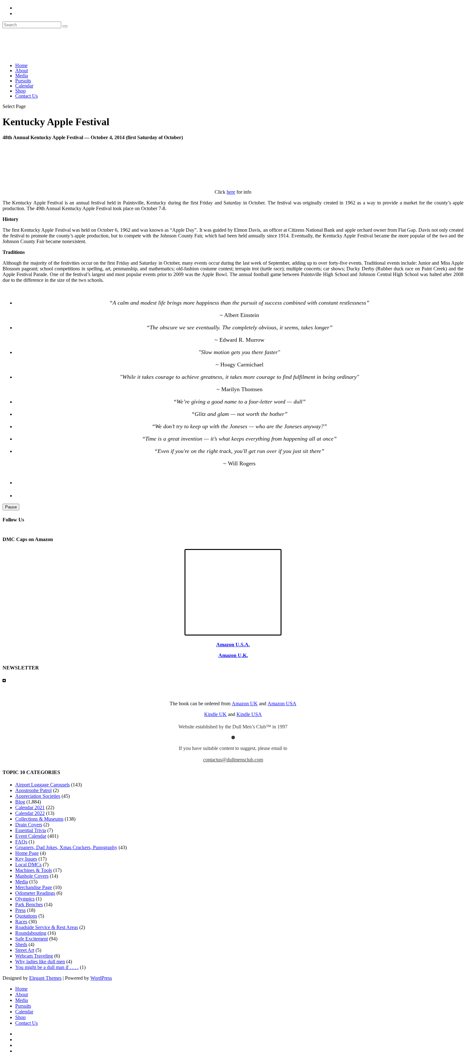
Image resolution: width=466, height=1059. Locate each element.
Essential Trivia (30, 830)
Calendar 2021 (30, 807)
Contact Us (26, 96)
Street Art (24, 950)
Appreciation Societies (37, 796)
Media (21, 75)
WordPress (101, 978)
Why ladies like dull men (40, 961)
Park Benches (29, 904)
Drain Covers (28, 824)
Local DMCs (28, 864)
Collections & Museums (39, 819)
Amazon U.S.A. (233, 644)
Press (20, 910)
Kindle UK (215, 714)
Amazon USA (282, 703)
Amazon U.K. (233, 655)
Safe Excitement (31, 938)
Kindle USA (249, 714)
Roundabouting (30, 933)
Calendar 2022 (30, 813)
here (231, 192)
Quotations (26, 916)
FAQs (21, 841)
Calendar (24, 85)
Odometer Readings (35, 893)
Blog (20, 801)
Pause (11, 507)
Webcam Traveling (34, 956)
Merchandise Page (33, 887)
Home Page (27, 853)
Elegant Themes (45, 978)
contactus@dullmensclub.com (233, 759)
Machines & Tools (33, 870)
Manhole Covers (32, 876)
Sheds (21, 944)
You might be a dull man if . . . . (47, 967)
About (21, 70)
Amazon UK (245, 703)
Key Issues (26, 859)
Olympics (25, 898)
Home (21, 65)
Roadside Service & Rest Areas (46, 927)
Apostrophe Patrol (33, 790)
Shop (20, 91)
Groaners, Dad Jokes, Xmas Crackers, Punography (66, 847)
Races (21, 921)
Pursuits (23, 80)
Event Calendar (30, 836)
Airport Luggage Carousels (42, 784)
